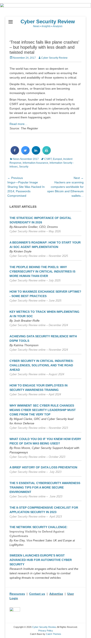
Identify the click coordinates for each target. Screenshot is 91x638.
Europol (57, 159)
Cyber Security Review (48, 21)
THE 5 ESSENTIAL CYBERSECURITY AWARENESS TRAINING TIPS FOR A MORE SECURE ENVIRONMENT (45, 487)
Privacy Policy (45, 630)
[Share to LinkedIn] (36, 153)
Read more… (19, 124)
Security (23, 166)
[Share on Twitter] (25, 153)
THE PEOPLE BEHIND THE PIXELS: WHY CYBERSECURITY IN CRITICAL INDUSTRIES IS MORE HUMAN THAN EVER (42, 271)
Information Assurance (35, 162)
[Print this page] (46, 153)
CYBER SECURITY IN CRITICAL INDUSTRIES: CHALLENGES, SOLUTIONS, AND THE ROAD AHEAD (42, 365)
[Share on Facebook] (15, 153)
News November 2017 (26, 159)
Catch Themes (53, 634)
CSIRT (48, 159)
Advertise (56, 593)
